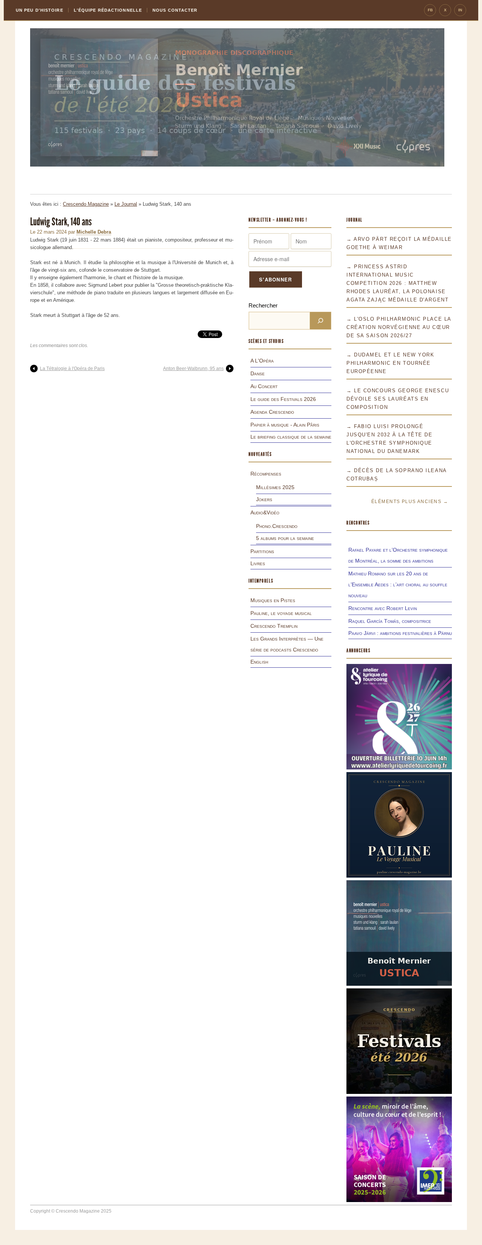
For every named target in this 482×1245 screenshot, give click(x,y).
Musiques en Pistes (272, 600)
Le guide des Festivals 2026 (283, 399)
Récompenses (265, 474)
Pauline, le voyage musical (281, 613)
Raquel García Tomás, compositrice (389, 621)
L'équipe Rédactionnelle (108, 10)
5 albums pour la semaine (285, 538)
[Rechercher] (320, 320)
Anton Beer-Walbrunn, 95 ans (193, 368)
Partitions (262, 551)
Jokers (264, 499)
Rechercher (263, 305)
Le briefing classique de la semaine (290, 437)
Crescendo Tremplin (273, 626)
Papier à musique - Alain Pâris (284, 425)
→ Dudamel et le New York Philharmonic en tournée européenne (390, 363)
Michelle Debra (93, 232)
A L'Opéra (262, 361)
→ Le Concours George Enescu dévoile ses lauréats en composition (397, 399)
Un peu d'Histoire (39, 10)
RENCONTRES (358, 523)
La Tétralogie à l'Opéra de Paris (72, 368)
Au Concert (264, 386)
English (259, 662)
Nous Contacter (175, 10)
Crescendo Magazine (86, 204)
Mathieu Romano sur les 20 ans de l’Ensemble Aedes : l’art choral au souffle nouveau (397, 584)
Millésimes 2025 (275, 487)
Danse (257, 373)
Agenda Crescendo (272, 412)
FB (430, 10)
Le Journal (125, 204)
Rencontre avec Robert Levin (382, 608)
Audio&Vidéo (264, 512)
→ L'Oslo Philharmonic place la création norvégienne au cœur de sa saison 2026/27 (398, 327)
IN (460, 10)
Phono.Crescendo (276, 526)
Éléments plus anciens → (409, 501)
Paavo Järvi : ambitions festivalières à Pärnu (400, 633)
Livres (257, 563)
